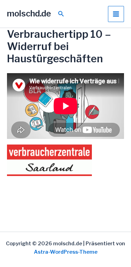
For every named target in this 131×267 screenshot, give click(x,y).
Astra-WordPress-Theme (65, 252)
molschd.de (29, 13)
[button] (61, 13)
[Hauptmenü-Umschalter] (116, 14)
